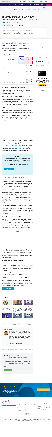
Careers (18, 404)
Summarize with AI (22, 25)
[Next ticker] (42, 9)
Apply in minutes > (42, 85)
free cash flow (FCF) (10, 189)
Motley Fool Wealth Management (46, 405)
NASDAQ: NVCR (11, 60)
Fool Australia (33, 402)
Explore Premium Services (12, 13)
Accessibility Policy (25, 419)
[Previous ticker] (3, 9)
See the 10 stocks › (8, 288)
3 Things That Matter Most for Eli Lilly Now (6, 309)
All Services (27, 402)
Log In (46, 1)
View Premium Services (43, 389)
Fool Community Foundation (45, 409)
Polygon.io (13, 408)
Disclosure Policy (18, 419)
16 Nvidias (6, 359)
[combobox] (9, 1)
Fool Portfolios (26, 410)
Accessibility (40, 1)
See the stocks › (9, 169)
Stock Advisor (26, 405)
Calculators (39, 406)
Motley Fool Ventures (46, 407)
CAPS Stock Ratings (39, 402)
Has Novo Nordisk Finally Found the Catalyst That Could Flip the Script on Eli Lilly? (17, 310)
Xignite (10, 408)
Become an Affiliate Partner (46, 411)
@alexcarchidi (19, 343)
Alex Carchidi (5, 22)
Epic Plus (26, 408)
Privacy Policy (11, 419)
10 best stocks (25, 164)
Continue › (8, 369)
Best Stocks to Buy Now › (48, 5)
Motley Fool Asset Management (46, 403)
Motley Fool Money (27, 414)
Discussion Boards (38, 404)
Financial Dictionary (38, 408)
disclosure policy (13, 350)
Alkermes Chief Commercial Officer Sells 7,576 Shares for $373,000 (6, 323)
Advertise (19, 410)
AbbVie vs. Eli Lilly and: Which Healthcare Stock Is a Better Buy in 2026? (28, 309)
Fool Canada (33, 404)
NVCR (12, 43)
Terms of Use (5, 419)
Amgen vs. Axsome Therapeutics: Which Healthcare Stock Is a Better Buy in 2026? (27, 323)
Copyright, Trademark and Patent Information (37, 419)
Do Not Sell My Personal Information (28, 420)
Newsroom (19, 407)
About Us (18, 402)
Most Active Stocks (45, 8)
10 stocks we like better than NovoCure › (11, 34)
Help (50, 1)
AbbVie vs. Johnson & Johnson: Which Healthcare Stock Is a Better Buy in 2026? (17, 323)
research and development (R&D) (18, 148)
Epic (25, 406)
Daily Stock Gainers (45, 9)
